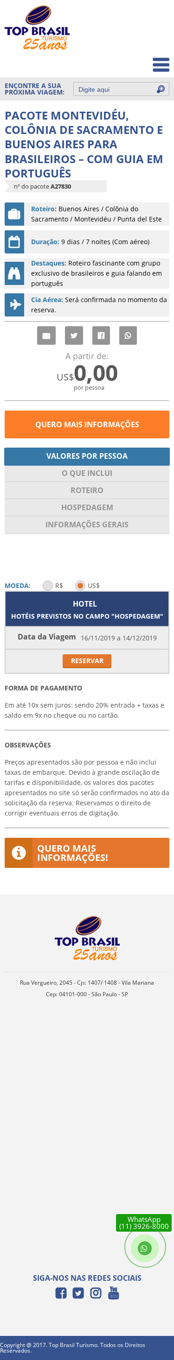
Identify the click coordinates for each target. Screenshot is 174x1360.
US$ (94, 585)
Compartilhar (101, 335)
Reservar (87, 660)
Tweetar (74, 335)
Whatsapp (128, 335)
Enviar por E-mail (46, 335)
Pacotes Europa (138, 60)
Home (153, 19)
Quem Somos (142, 39)
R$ (59, 585)
